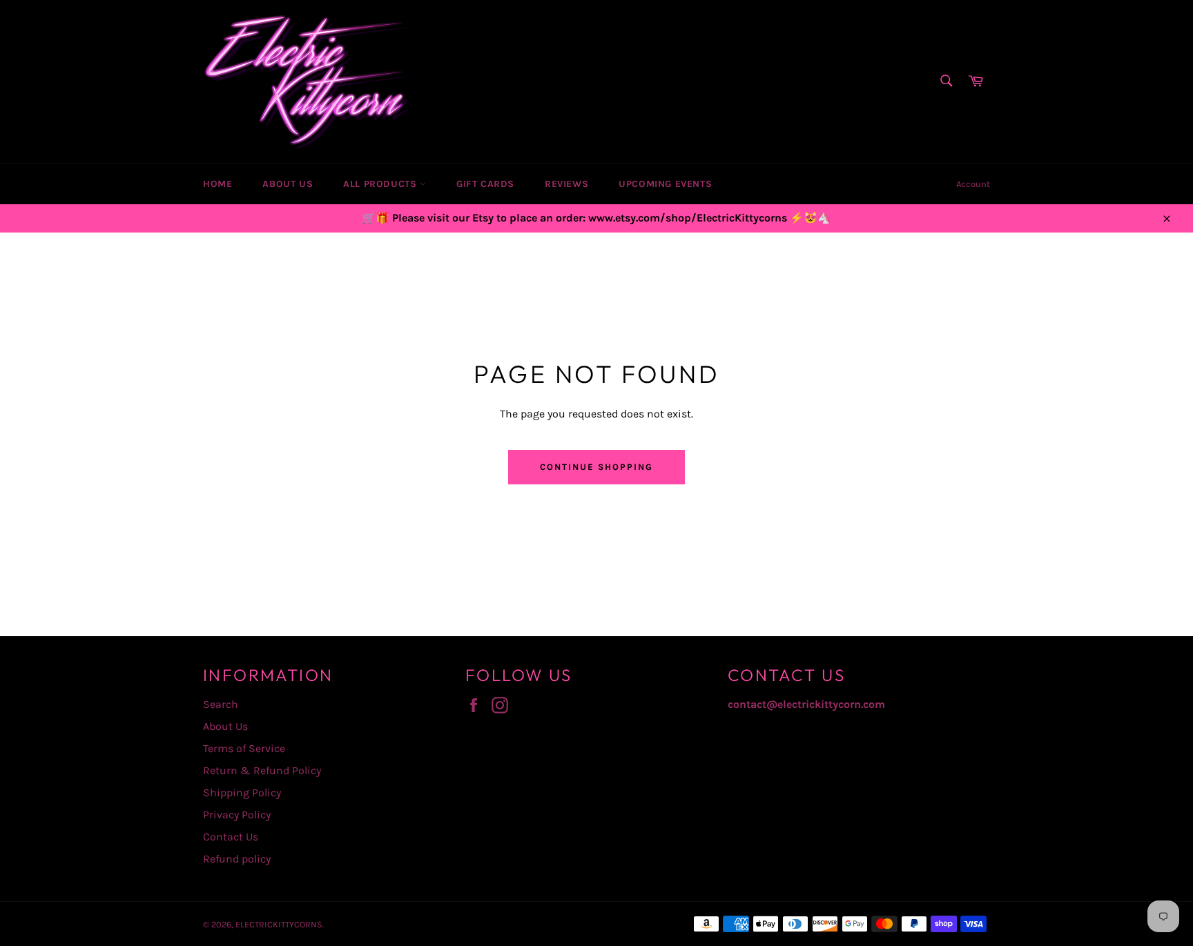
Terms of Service (244, 748)
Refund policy (237, 858)
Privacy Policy (237, 814)
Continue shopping (596, 467)
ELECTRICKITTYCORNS (278, 924)
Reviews (566, 184)
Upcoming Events (665, 184)
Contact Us (230, 836)
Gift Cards (485, 184)
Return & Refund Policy (262, 770)
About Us (287, 184)
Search (220, 704)
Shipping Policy (242, 792)
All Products (381, 184)
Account (973, 184)
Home (217, 184)
